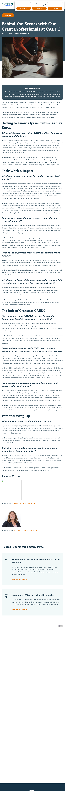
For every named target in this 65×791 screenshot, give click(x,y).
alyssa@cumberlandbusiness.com (25, 503)
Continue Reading (18, 579)
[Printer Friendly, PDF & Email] (60, 626)
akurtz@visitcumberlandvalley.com (25, 530)
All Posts (8, 15)
